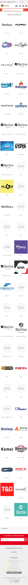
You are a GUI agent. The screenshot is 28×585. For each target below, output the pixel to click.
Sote (21, 518)
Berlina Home (21, 73)
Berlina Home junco (7, 174)
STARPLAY (7, 477)
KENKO (21, 417)
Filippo (21, 33)
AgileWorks (16, 582)
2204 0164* (15, 563)
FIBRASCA (7, 296)
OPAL (21, 235)
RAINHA (7, 316)
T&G (7, 498)
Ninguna (7, 518)
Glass (7, 235)
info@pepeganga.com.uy (15, 568)
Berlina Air (7, 215)
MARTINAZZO (7, 114)
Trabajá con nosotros (14, 572)
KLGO (7, 195)
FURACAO (21, 296)
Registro (4, 1)
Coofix (7, 376)
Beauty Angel (20, 457)
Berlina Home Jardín (7, 134)
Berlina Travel (7, 255)
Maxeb (21, 316)
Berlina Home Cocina (7, 417)
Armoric (21, 498)
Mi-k (7, 53)
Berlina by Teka (7, 356)
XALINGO (21, 94)
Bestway (7, 437)
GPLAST (21, 215)
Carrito (26, 6)
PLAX (21, 174)
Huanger (21, 356)
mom (21, 255)
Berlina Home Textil (21, 134)
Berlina (7, 33)
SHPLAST (21, 195)
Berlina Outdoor (20, 336)
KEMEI (7, 457)
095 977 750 (23, 6)
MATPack (7, 94)
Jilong (21, 437)
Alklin (7, 154)
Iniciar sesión (12, 1)
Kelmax (7, 73)
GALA (21, 275)
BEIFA (21, 376)
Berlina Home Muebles (7, 336)
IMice (21, 477)
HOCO (7, 397)
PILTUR (21, 397)
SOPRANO (21, 114)
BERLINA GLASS (7, 275)
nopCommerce (16, 580)
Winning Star (20, 154)
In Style (21, 53)
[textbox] (12, 10)
